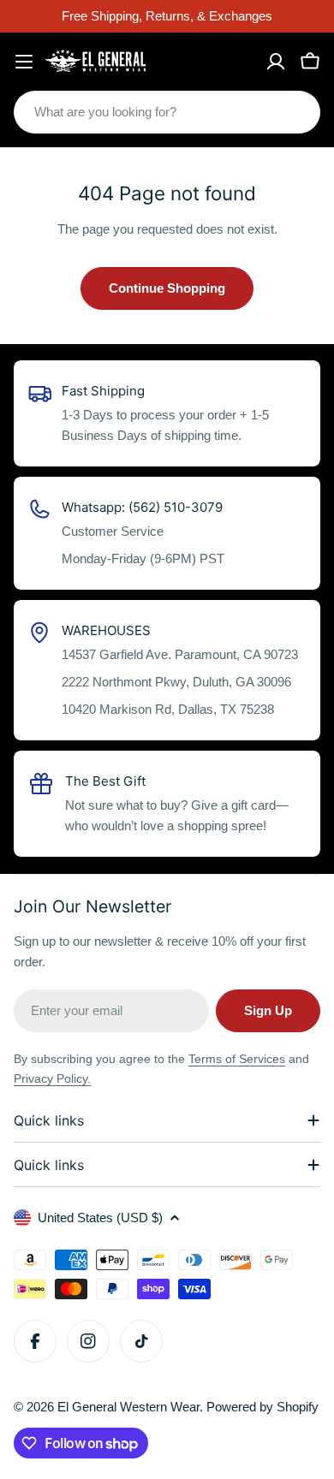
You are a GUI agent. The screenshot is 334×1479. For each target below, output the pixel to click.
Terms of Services (236, 1059)
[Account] (275, 61)
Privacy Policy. (52, 1078)
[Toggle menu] (24, 61)
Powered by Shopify (262, 1406)
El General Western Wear (128, 1406)
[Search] (296, 112)
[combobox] (167, 112)
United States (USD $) (100, 1217)
